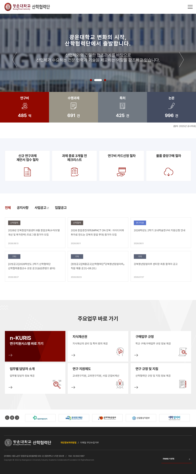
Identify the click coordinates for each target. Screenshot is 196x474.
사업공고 (41, 208)
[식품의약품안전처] (40, 418)
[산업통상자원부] (141, 418)
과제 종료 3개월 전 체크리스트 (74, 158)
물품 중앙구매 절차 (168, 156)
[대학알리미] (174, 418)
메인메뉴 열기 (190, 7)
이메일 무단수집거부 (89, 442)
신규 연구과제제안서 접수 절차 (27, 158)
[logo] (27, 6)
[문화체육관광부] (107, 418)
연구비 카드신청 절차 (121, 156)
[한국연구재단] (74, 418)
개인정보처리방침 (68, 442)
